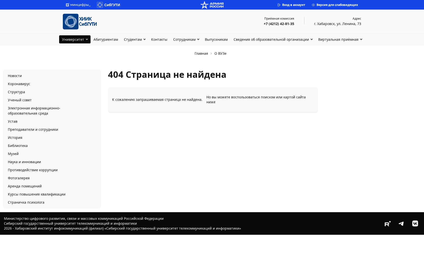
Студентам (133, 39)
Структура (16, 92)
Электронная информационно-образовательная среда (34, 111)
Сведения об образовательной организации (271, 39)
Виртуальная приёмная (338, 39)
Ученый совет (20, 100)
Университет (73, 39)
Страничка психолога (26, 202)
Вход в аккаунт (293, 5)
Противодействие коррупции (33, 170)
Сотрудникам (184, 39)
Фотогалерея (19, 178)
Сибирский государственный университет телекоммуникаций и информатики (70, 223)
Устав (12, 121)
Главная (201, 53)
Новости (15, 75)
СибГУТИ (112, 4)
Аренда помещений (25, 186)
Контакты (159, 39)
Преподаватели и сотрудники (33, 129)
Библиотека (18, 145)
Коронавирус (19, 83)
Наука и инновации (24, 161)
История (15, 137)
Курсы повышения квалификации (37, 194)
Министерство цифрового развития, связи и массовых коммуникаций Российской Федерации (84, 218)
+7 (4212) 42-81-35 (279, 23)
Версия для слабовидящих (337, 5)
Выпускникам (216, 39)
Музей (13, 153)
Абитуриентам (105, 39)
